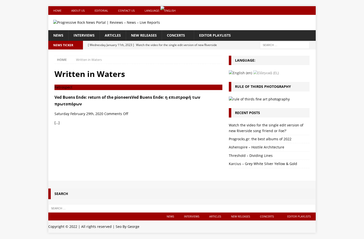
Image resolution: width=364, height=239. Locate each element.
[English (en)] (240, 72)
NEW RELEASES (144, 35)
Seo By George (127, 226)
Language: (152, 10)
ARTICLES (113, 35)
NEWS (58, 35)
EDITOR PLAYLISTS (215, 35)
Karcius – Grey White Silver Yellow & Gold (263, 163)
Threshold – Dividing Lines (251, 155)
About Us (78, 10)
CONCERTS (176, 35)
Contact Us (126, 10)
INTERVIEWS (84, 35)
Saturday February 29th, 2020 (78, 113)
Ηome (57, 10)
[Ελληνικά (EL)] (266, 72)
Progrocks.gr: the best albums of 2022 (260, 139)
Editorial (101, 10)
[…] (57, 122)
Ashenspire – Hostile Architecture (256, 147)
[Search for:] (285, 44)
